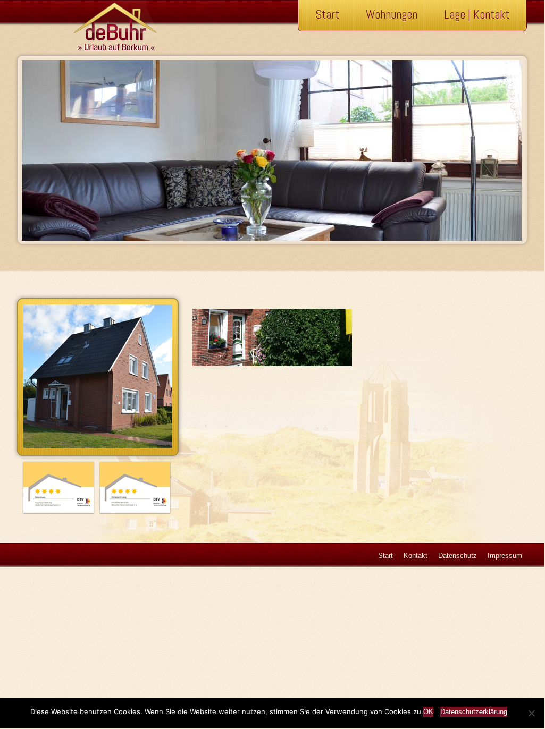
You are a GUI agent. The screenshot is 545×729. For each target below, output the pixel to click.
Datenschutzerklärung (473, 712)
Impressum (505, 556)
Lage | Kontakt (476, 14)
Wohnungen (391, 14)
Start (327, 14)
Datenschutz (457, 556)
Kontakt (415, 556)
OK (428, 712)
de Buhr (102, 26)
